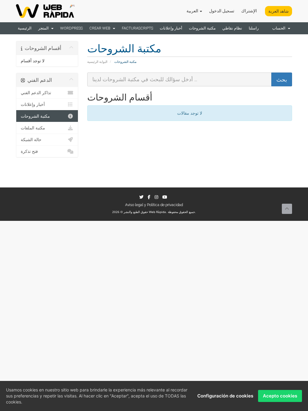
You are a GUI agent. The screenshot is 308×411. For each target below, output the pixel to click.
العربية (192, 10)
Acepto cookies (280, 396)
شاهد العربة (278, 11)
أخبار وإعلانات (171, 28)
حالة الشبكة (31, 139)
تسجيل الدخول (221, 10)
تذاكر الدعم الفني (36, 92)
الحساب (279, 28)
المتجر (44, 28)
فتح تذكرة (29, 151)
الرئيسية (25, 28)
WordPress (71, 28)
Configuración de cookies (225, 396)
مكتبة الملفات (33, 128)
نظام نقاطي (232, 28)
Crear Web (100, 28)
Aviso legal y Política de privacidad (154, 205)
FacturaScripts (137, 28)
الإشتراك (249, 10)
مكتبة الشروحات (202, 28)
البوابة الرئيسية (97, 61)
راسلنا (254, 28)
